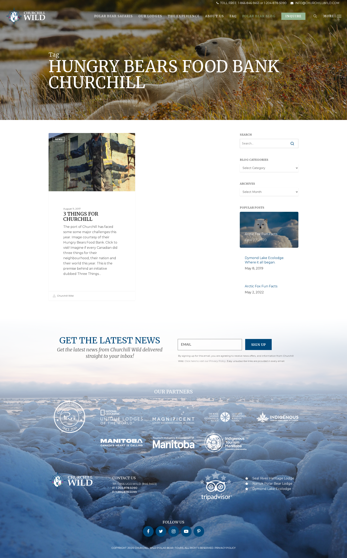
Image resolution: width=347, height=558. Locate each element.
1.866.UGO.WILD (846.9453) (137, 484)
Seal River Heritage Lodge (273, 478)
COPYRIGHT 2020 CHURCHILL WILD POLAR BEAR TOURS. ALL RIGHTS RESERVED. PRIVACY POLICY (173, 547)
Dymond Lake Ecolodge (271, 489)
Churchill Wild (64, 295)
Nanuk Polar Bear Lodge (272, 483)
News (58, 139)
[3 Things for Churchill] (92, 216)
